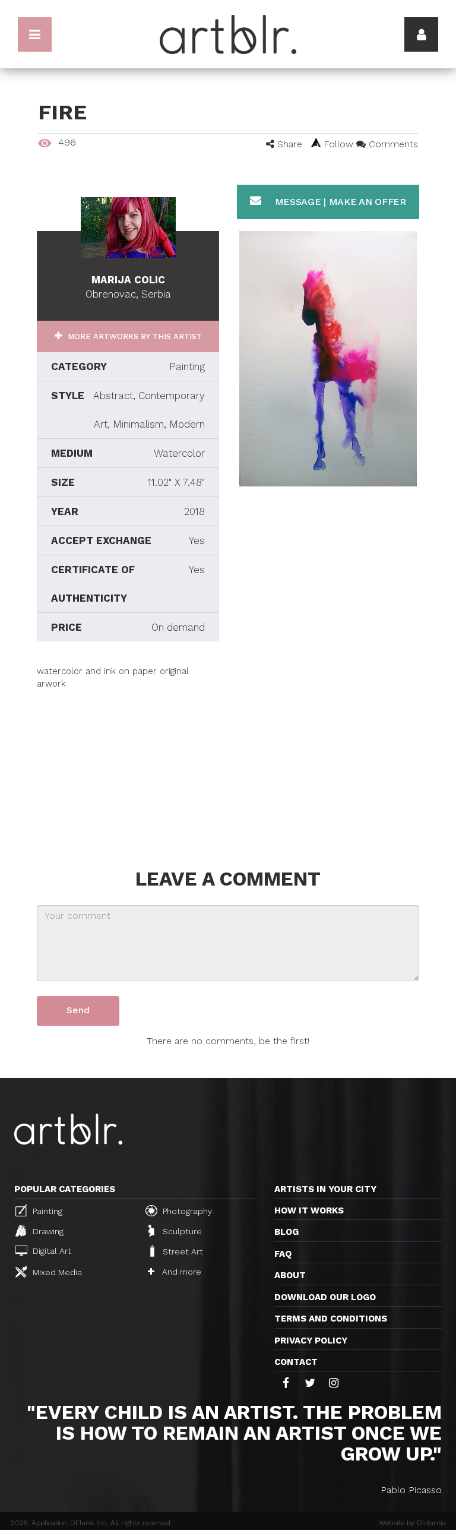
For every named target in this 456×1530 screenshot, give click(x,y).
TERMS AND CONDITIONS (330, 1318)
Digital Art (50, 1251)
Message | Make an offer (339, 201)
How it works (309, 1210)
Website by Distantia (412, 1523)
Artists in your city (325, 1189)
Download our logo (325, 1297)
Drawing (47, 1231)
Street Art (181, 1252)
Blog (286, 1231)
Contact (296, 1362)
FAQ (283, 1253)
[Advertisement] (128, 764)
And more (180, 1271)
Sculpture (181, 1231)
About (290, 1275)
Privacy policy (310, 1340)
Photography (186, 1211)
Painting (46, 1211)
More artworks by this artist (133, 336)
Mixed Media (56, 1272)
